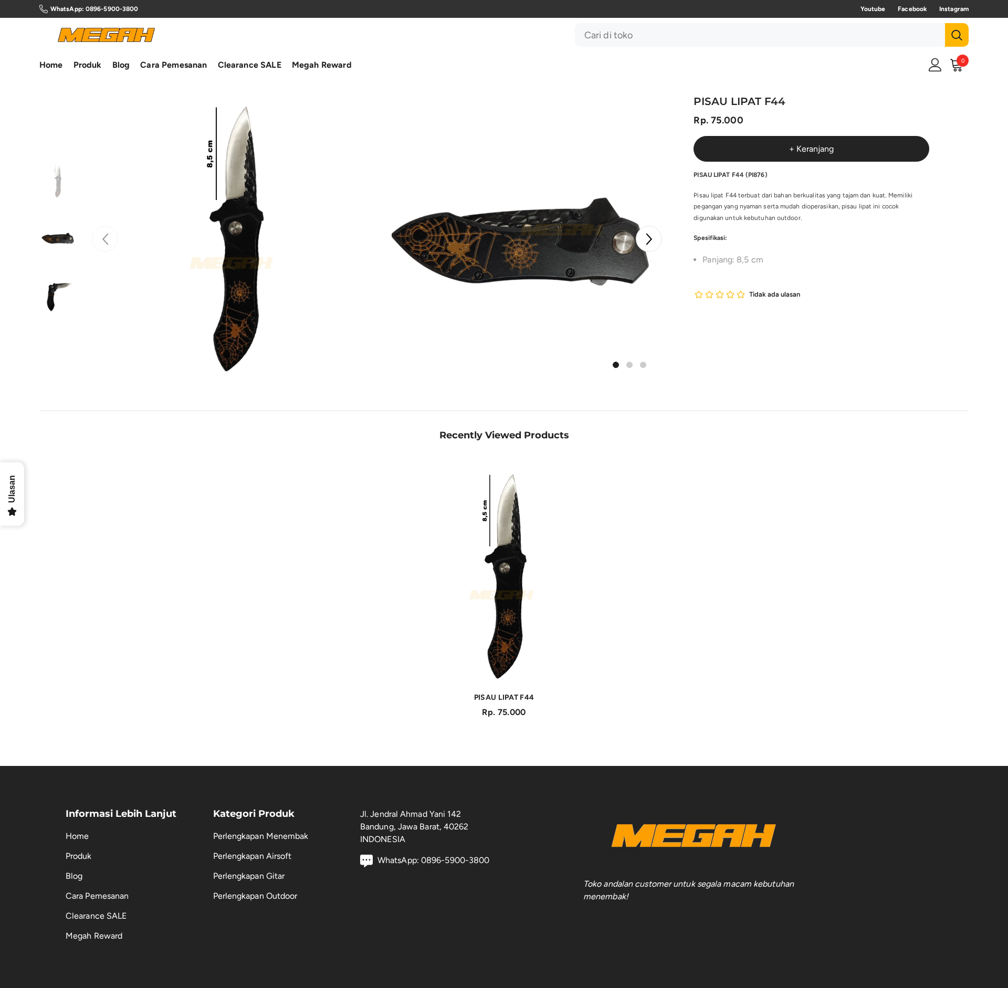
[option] (234, 236)
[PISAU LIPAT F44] (504, 574)
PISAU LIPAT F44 (504, 697)
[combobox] (760, 35)
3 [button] (643, 365)
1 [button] (616, 365)
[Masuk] (935, 64)
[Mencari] (772, 35)
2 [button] (629, 365)
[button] (649, 239)
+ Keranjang (811, 149)
